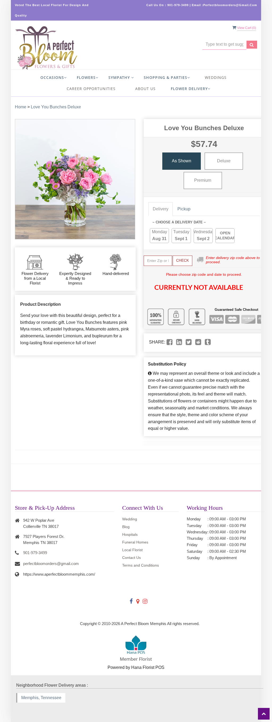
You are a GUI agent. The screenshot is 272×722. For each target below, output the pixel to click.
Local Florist (132, 550)
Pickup (183, 209)
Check (182, 260)
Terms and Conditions (140, 565)
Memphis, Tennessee (41, 697)
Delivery (160, 209)
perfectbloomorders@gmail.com (51, 563)
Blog (126, 527)
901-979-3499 (35, 552)
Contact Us (131, 557)
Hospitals (130, 534)
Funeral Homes (135, 542)
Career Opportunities (91, 88)
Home (20, 107)
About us (145, 88)
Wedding (129, 519)
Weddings (216, 77)
